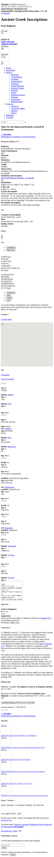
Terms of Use (6, 820)
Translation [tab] (11, 293)
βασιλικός (12, 446)
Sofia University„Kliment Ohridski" (9, 43)
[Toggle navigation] (2, 64)
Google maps (6, 319)
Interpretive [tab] (11, 247)
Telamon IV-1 (45, 618)
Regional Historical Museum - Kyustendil (17, 178)
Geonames (5, 375)
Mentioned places (18, 95)
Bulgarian (10, 115)
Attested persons (17, 86)
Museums (15, 75)
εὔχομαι (11, 555)
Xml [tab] (8, 301)
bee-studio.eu (6, 831)
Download (18, 827)
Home (8, 68)
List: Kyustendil (7, 379)
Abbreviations (16, 81)
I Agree (12, 855)
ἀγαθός (10, 395)
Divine (13, 93)
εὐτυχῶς (11, 578)
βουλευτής (12, 546)
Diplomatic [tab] (11, 250)
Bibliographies (17, 102)
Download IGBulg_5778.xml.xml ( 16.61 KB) (18, 703)
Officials (14, 90)
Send (4, 848)
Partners (14, 111)
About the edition (18, 108)
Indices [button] (9, 72)
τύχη (9, 404)
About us (14, 106)
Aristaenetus (9, 487)
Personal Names (17, 88)
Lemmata (14, 79)
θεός (9, 437)
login (15, 831)
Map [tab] (8, 295)
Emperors (15, 84)
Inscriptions (10, 70)
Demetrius (9, 528)
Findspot (14, 97)
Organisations (16, 77)
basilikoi (8, 429)
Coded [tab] (9, 298)
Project (14, 113)
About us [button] (9, 104)
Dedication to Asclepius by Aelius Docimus (18, 135)
